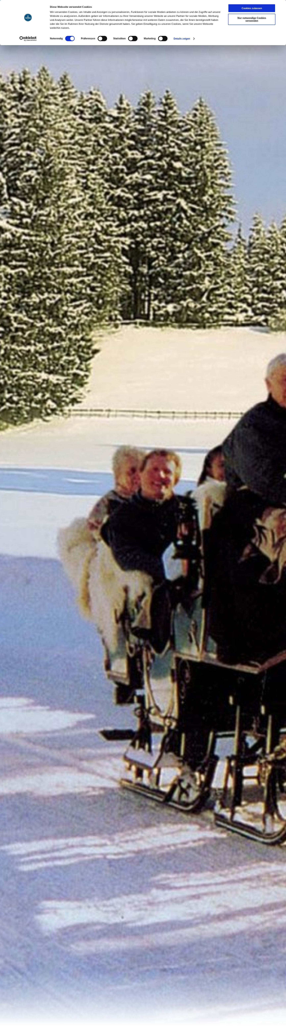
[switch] (102, 38)
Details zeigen (182, 38)
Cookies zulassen (252, 8)
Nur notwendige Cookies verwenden (252, 19)
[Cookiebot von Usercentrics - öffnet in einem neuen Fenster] (28, 38)
